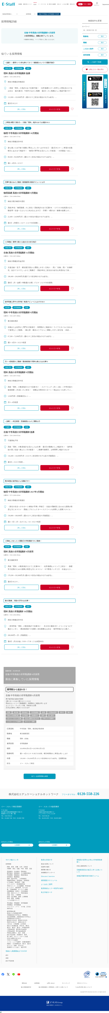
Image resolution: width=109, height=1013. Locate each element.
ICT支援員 (10, 882)
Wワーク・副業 (30, 721)
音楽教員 (19, 880)
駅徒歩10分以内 (12, 920)
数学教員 (10, 873)
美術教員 (26, 880)
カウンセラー (11, 884)
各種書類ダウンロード (48, 872)
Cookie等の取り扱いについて (83, 987)
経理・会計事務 (12, 896)
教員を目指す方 (46, 860)
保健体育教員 (11, 880)
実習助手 (17, 882)
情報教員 (16, 875)
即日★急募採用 (21, 931)
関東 (8, 712)
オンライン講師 (23, 889)
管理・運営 (10, 898)
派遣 (28, 68)
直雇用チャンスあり (13, 947)
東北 (14, 868)
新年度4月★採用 (21, 929)
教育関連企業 (11, 911)
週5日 (9, 927)
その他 (23, 906)
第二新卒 (51, 715)
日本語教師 (24, 891)
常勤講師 (16, 903)
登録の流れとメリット (27, 4)
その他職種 (20, 886)
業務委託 (25, 915)
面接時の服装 (45, 867)
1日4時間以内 (17, 944)
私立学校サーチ (46, 892)
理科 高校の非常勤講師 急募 (17, 73)
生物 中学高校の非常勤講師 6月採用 (23, 695)
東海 (12, 867)
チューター (10, 887)
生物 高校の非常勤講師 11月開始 (19, 252)
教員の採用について (47, 864)
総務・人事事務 (23, 896)
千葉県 (7, 427)
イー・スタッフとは (42, 4)
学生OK (21, 926)
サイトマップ (66, 983)
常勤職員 (10, 905)
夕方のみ (21, 945)
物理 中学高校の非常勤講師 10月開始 (21, 133)
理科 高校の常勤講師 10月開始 (18, 611)
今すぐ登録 (87, 4)
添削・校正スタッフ (13, 893)
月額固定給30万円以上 (14, 915)
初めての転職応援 (12, 715)
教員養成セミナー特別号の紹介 (52, 888)
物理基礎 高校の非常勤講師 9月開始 (21, 193)
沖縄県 (9, 868)
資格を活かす (22, 922)
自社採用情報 (11, 917)
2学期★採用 (11, 931)
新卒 (43, 715)
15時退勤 (16, 924)
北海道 (26, 867)
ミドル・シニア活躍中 (14, 721)
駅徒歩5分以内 (22, 920)
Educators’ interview (48, 876)
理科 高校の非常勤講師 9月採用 (18, 551)
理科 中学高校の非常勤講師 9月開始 (21, 312)
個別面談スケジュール (49, 880)
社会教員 (16, 871)
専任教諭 (10, 903)
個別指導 (18, 887)
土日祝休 (25, 715)
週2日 (29, 944)
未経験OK (35, 715)
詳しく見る (22, 109)
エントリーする (54, 109)
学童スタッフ (11, 886)
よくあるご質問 (65, 4)
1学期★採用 (52, 712)
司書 (23, 882)
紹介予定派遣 (11, 934)
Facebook (2, 974)
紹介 (19, 933)
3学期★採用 (25, 927)
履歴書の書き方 (46, 869)
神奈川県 (8, 68)
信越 (18, 868)
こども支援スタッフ (13, 900)
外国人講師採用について (84, 866)
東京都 (7, 307)
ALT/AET (25, 887)
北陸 (30, 868)
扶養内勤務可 (26, 942)
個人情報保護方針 (26, 987)
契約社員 (10, 908)
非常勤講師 (18, 68)
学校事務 (10, 875)
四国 (26, 868)
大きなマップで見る (7, 841)
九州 (20, 867)
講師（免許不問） (12, 878)
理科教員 (24, 712)
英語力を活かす (12, 922)
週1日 (24, 944)
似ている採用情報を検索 (39, 776)
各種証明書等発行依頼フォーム (88, 876)
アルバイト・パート (13, 906)
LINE (13, 974)
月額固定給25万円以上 (24, 917)
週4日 (69, 712)
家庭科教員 (24, 875)
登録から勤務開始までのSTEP (16, 951)
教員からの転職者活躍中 (14, 913)
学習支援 (28, 886)
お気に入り (59, 4)
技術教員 (10, 877)
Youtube (18, 974)
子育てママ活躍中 (48, 718)
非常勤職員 (17, 905)
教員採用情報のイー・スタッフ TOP (8, 14)
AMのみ (9, 924)
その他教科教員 (26, 873)
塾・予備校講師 (12, 889)
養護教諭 (16, 877)
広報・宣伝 (10, 895)
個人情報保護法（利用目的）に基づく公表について (53, 987)
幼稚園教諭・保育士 (13, 891)
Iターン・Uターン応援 (14, 718)
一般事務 (18, 895)
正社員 (28, 906)
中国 (22, 868)
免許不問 (23, 947)
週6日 (27, 926)
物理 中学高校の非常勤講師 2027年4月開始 (24, 492)
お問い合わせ (72, 4)
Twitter (8, 974)
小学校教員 (22, 878)
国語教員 (16, 873)
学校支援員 (24, 893)
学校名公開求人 (12, 933)
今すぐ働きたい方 (12, 860)
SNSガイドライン (82, 983)
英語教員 (10, 871)
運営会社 (24, 983)
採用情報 (20, 4)
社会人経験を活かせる (32, 718)
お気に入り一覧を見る (96, 69)
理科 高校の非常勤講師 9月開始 (18, 372)
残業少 (9, 944)
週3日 (62, 712)
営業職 (17, 898)
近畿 (16, 867)
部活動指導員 (21, 884)
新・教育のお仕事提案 (51, 4)
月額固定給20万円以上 (14, 918)
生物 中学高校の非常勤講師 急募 (19, 432)
